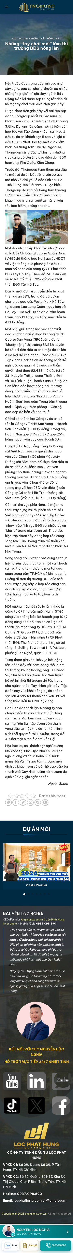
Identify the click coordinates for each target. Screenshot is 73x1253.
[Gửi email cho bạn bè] (30, 802)
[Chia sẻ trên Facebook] (15, 802)
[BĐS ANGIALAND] (36, 7)
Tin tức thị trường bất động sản (36, 38)
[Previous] (3, 866)
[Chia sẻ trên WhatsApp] (8, 802)
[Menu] (6, 7)
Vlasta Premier (36, 885)
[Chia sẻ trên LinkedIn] (45, 802)
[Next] (69, 866)
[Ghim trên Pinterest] (37, 802)
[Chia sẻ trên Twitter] (23, 802)
